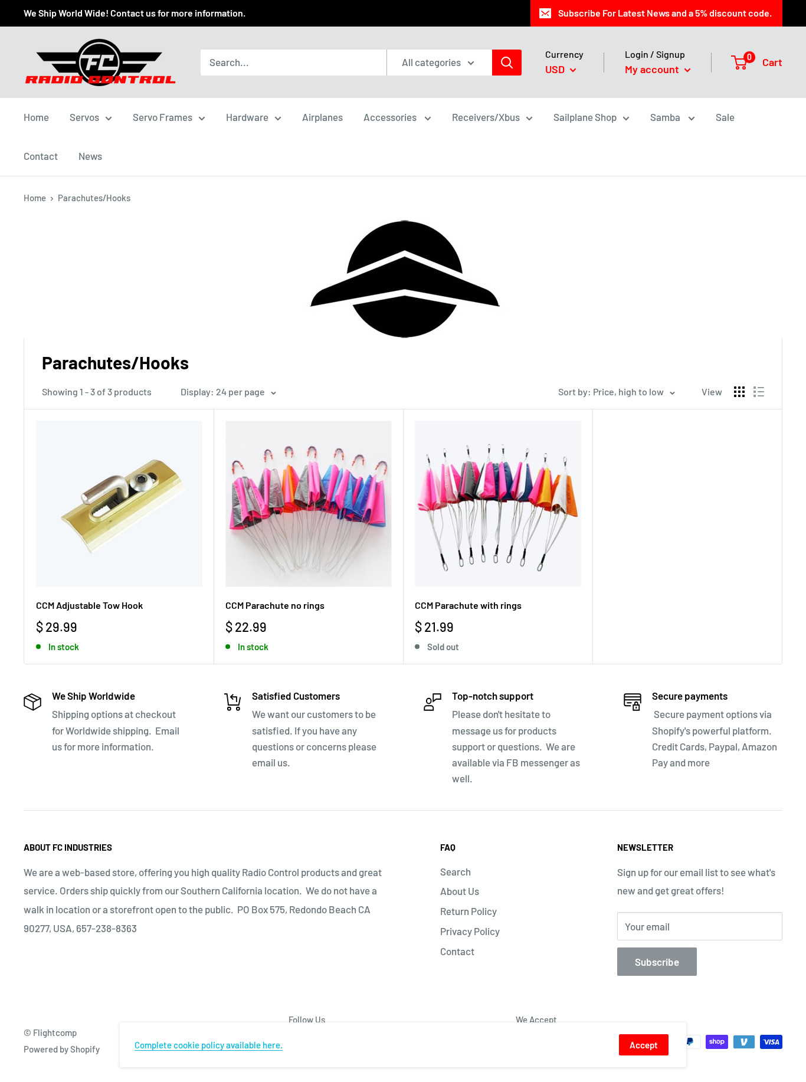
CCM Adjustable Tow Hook (89, 605)
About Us (459, 891)
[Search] (507, 62)
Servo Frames (162, 117)
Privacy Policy (470, 931)
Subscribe (657, 962)
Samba (666, 117)
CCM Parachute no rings (275, 605)
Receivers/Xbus (486, 117)
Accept (644, 1045)
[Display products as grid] (739, 391)
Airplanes (322, 117)
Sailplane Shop (585, 117)
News (90, 156)
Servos (84, 117)
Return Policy (468, 911)
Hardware (247, 117)
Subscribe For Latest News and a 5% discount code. (665, 12)
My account (653, 69)
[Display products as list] (758, 391)
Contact (41, 156)
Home (36, 117)
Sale (725, 117)
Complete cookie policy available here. (209, 1045)
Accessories (390, 117)
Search (455, 871)
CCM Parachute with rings (468, 605)
